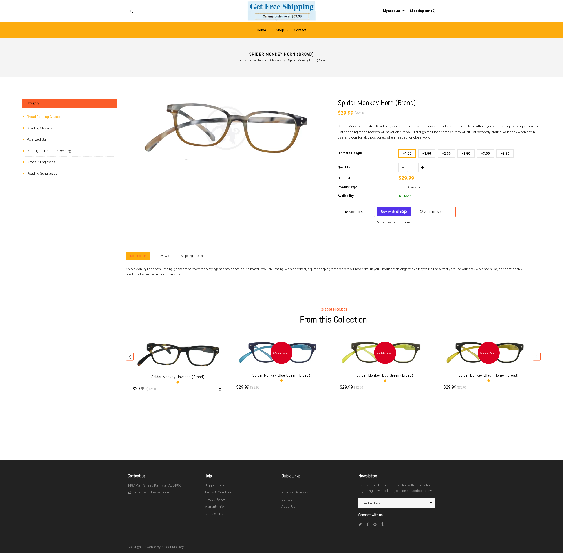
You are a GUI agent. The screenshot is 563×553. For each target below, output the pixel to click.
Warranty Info (214, 507)
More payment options (394, 222)
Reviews (163, 256)
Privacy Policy (215, 500)
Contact (287, 500)
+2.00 (446, 154)
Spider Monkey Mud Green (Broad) (385, 375)
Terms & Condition (218, 492)
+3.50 (505, 154)
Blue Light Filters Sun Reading (49, 151)
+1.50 (426, 154)
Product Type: (348, 187)
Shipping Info (214, 485)
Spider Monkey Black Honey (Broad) (489, 375)
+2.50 (466, 154)
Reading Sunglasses (42, 174)
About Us (288, 507)
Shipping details (192, 256)
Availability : (346, 196)
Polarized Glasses (295, 492)
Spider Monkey (172, 547)
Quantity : (344, 167)
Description (138, 256)
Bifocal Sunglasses (41, 162)
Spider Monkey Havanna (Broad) (178, 376)
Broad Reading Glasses (265, 60)
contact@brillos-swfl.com (151, 492)
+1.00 (407, 154)
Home (238, 60)
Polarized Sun (37, 139)
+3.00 (485, 154)
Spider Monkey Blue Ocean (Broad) (281, 375)
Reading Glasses (39, 128)
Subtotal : (345, 178)
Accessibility (214, 514)
